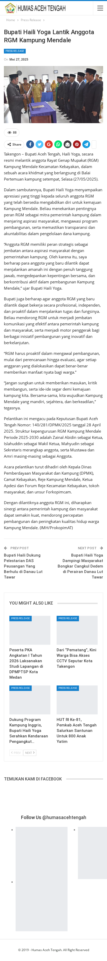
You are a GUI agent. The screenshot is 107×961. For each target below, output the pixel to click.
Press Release (14, 51)
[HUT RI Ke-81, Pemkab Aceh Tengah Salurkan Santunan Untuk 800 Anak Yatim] (77, 699)
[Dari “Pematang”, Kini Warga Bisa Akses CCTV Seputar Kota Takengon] (77, 630)
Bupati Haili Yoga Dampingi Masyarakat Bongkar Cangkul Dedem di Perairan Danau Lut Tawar (80, 566)
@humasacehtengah (64, 817)
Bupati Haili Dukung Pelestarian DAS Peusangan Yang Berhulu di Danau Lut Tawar (23, 566)
